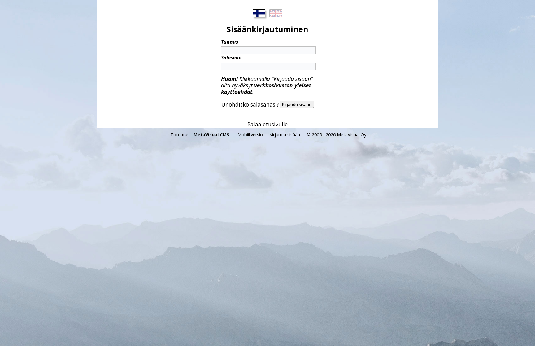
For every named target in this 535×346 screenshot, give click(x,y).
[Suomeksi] (259, 13)
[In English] (276, 13)
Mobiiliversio (250, 135)
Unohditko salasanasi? (250, 104)
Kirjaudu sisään (284, 135)
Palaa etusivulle (267, 124)
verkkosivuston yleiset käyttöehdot (266, 88)
